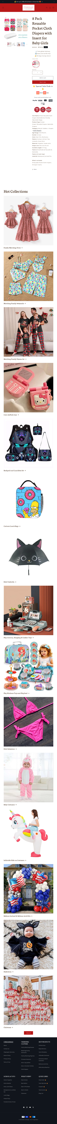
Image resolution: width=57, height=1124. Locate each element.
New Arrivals (24, 1080)
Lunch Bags (7, 1095)
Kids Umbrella (9, 582)
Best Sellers (24, 1083)
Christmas (7, 1027)
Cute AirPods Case (10, 415)
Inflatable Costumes (44, 1055)
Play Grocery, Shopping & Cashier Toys (18, 637)
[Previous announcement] (3, 1)
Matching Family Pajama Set (14, 359)
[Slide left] (5, 44)
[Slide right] (26, 44)
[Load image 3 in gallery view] (18, 44)
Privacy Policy (7, 1058)
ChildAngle (27, 1119)
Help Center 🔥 (42, 1080)
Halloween (8, 972)
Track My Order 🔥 (43, 1083)
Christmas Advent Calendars (43, 1059)
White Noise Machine (44, 1067)
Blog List (41, 1093)
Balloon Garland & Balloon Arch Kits (17, 916)
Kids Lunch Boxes (8, 1086)
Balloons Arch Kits (43, 1064)
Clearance (23, 1093)
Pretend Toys (7, 1098)
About (5, 1045)
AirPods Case (42, 1045)
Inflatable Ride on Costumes (14, 860)
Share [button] (35, 169)
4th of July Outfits (25, 1062)
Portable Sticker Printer (10, 1102)
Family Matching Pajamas (28, 1056)
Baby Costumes (9, 804)
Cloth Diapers (24, 1069)
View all (28, 1033)
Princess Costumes (26, 1059)
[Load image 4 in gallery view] (23, 44)
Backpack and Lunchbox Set (14, 470)
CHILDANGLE (8, 1042)
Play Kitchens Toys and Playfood (15, 693)
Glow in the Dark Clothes (27, 1066)
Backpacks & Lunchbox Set (10, 1090)
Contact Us (6, 1048)
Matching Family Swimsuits (14, 303)
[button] (3, 7)
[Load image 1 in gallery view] (9, 44)
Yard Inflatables (43, 1052)
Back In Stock (24, 1090)
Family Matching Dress (12, 248)
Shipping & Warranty (9, 1052)
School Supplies (8, 1080)
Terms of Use (7, 1062)
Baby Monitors (42, 1048)
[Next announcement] (54, 1)
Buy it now (43, 82)
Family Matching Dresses (27, 1047)
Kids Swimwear (9, 749)
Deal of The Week (25, 1086)
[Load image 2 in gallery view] (14, 44)
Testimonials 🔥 (43, 1090)
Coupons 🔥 (42, 1086)
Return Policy (7, 1055)
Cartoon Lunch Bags (11, 526)
